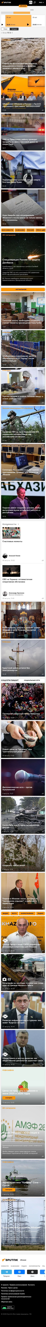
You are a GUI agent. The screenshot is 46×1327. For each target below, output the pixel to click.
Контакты (31, 1285)
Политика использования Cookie (13, 1294)
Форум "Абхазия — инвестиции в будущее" (20, 1134)
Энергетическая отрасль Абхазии (23, 1224)
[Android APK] (8, 1307)
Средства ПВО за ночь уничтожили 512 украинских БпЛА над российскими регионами (20, 273)
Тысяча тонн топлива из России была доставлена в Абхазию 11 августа (20, 1244)
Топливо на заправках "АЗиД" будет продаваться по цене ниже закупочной (21, 1238)
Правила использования (18, 1285)
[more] (42, 72)
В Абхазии (6, 40)
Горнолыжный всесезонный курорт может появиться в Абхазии (22, 1146)
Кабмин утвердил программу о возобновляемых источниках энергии (20, 1232)
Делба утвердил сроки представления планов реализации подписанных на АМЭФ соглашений (20, 1152)
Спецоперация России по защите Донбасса (21, 261)
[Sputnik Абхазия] (6, 3)
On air (9, 17)
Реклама (4, 1288)
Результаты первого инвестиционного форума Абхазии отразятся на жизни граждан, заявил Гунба (22, 1140)
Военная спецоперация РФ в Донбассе (17, 408)
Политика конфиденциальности (12, 1291)
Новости (5, 1266)
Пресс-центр (7, 78)
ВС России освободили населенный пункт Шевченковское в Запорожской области (17, 279)
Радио (4, 918)
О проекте (5, 1285)
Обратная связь (6, 1302)
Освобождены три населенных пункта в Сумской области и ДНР (20, 267)
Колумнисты (9, 524)
